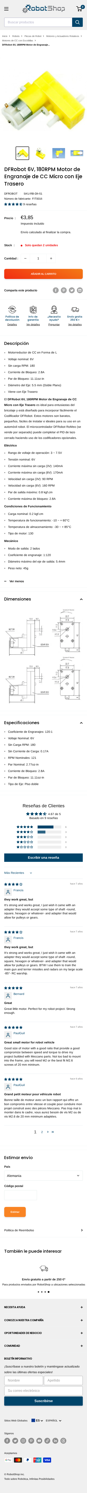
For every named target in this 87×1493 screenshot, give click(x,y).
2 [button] (42, 1132)
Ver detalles (33, 324)
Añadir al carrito (43, 273)
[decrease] (25, 258)
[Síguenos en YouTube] (39, 1441)
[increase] (51, 258)
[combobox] (38, 22)
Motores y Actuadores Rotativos (62, 36)
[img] (13, 884)
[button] (13, 204)
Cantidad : (11, 258)
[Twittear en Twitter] (72, 290)
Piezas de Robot (32, 36)
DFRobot (11, 193)
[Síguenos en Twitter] (15, 1441)
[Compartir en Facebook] (56, 290)
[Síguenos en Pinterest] (31, 1441)
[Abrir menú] (6, 8)
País (7, 1166)
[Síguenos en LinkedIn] (55, 1441)
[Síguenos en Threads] (63, 1441)
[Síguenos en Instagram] (23, 1441)
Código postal (13, 1186)
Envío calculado (31, 232)
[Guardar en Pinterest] (64, 290)
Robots (16, 36)
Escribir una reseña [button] (43, 857)
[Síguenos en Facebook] (7, 1441)
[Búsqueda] (77, 22)
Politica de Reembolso (19, 1230)
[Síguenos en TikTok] (47, 1441)
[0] (79, 8)
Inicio (4, 36)
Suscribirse (43, 1401)
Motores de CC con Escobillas (17, 40)
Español (52, 1420)
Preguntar (54, 324)
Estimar (15, 1211)
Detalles (12, 324)
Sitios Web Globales (15, 1420)
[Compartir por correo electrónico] (80, 290)
